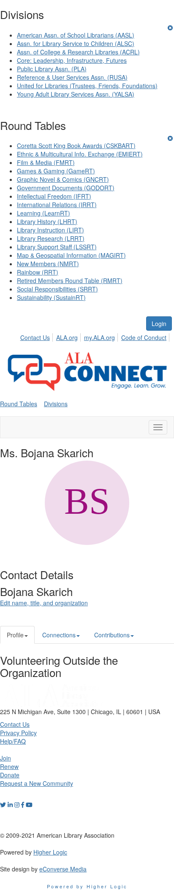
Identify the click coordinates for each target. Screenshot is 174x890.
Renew (9, 766)
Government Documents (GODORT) (65, 187)
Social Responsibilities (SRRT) (57, 289)
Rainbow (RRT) (37, 272)
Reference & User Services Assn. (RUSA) (72, 77)
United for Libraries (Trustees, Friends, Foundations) (87, 85)
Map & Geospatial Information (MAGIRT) (71, 255)
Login (159, 323)
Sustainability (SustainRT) (51, 297)
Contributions (112, 635)
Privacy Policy (18, 732)
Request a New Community (36, 783)
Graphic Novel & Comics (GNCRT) (63, 179)
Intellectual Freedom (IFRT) (54, 196)
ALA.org (67, 337)
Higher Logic (50, 852)
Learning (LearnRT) (43, 213)
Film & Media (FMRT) (46, 162)
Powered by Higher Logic (87, 886)
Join (5, 758)
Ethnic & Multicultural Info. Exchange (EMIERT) (80, 154)
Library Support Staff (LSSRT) (57, 247)
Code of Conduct (143, 337)
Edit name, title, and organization (44, 603)
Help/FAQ (13, 741)
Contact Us (35, 337)
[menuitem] (37, 336)
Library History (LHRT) (47, 221)
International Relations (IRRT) (57, 204)
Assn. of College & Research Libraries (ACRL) (78, 52)
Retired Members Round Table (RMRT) (69, 280)
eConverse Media (63, 869)
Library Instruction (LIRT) (50, 230)
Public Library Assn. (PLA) (52, 69)
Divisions (56, 403)
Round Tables (18, 403)
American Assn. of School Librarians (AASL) (75, 35)
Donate (9, 775)
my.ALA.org (99, 337)
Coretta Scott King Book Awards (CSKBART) (76, 145)
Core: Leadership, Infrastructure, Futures (72, 60)
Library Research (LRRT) (50, 238)
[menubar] (95, 336)
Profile (15, 635)
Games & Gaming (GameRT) (56, 171)
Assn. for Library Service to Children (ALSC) (75, 43)
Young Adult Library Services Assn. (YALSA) (75, 94)
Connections (59, 635)
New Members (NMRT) (48, 263)
